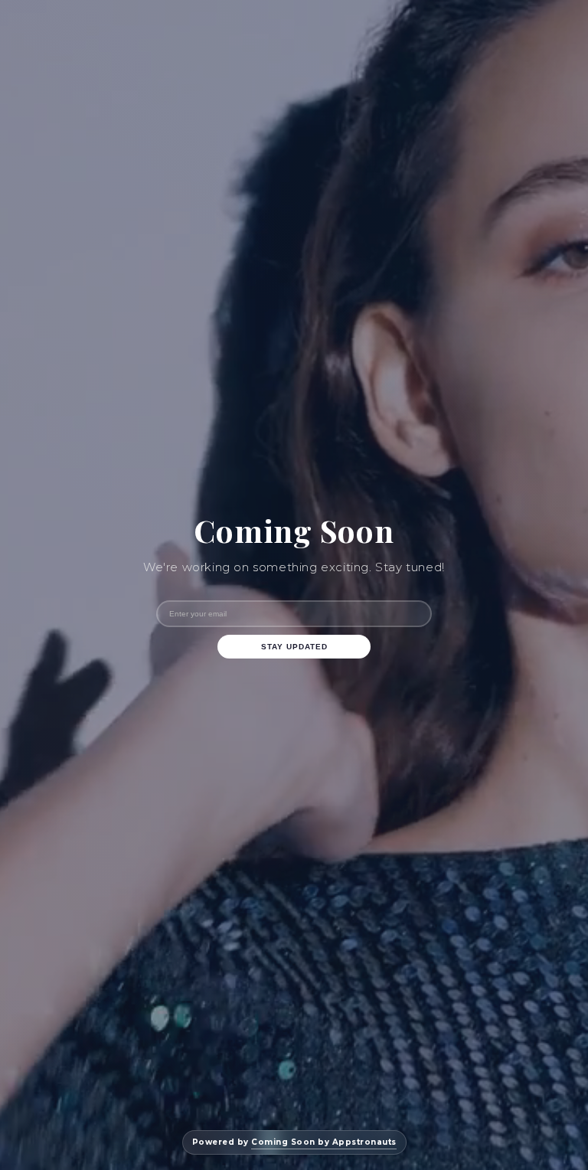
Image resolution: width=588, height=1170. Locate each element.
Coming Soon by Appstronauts (324, 1142)
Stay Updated (294, 646)
